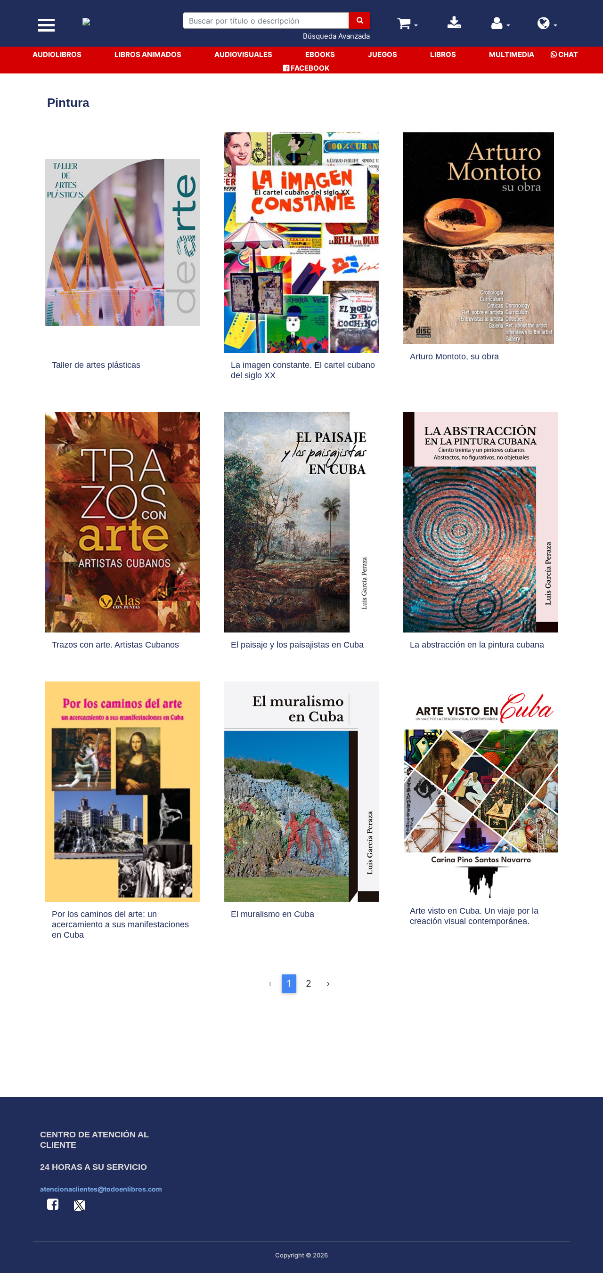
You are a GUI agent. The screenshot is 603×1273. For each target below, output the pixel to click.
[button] (547, 25)
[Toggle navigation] (46, 25)
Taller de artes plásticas (96, 365)
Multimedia (511, 54)
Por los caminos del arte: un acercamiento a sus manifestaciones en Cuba (120, 924)
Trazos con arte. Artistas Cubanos (115, 644)
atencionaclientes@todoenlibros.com (101, 1189)
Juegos (382, 54)
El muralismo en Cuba (272, 914)
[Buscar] (359, 20)
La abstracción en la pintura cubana (477, 644)
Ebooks (320, 54)
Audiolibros (57, 54)
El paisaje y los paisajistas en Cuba (297, 644)
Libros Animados (147, 54)
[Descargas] (454, 25)
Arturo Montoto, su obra (454, 356)
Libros (443, 54)
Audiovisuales (243, 54)
